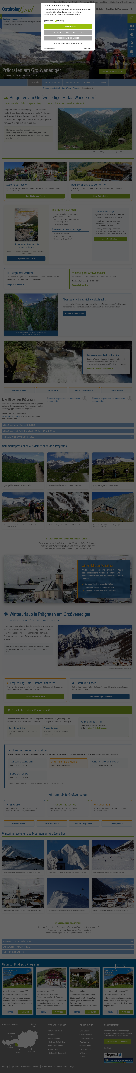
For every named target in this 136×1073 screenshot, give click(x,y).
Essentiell (49, 21)
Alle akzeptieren (68, 26)
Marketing (60, 21)
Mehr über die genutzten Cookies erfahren (68, 43)
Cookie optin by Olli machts (49, 48)
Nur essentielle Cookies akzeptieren (68, 32)
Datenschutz (88, 48)
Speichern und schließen (68, 38)
